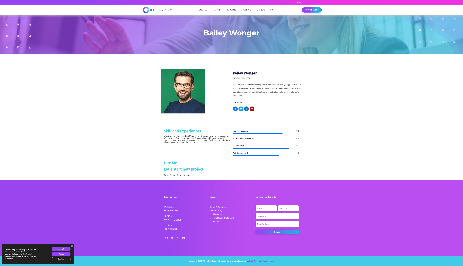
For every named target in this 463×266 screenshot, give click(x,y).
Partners (260, 10)
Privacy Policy (216, 211)
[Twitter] (172, 237)
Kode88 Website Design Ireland (260, 261)
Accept (61, 249)
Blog (272, 10)
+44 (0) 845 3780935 (172, 220)
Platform (216, 10)
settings (10, 258)
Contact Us (214, 221)
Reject (61, 254)
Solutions (246, 10)
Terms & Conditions (218, 207)
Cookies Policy (216, 214)
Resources (231, 10)
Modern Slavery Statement (222, 218)
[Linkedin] (183, 237)
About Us (203, 10)
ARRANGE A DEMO (312, 10)
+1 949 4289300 (170, 229)
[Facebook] (166, 237)
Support (299, 2)
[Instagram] (177, 237)
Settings (61, 259)
